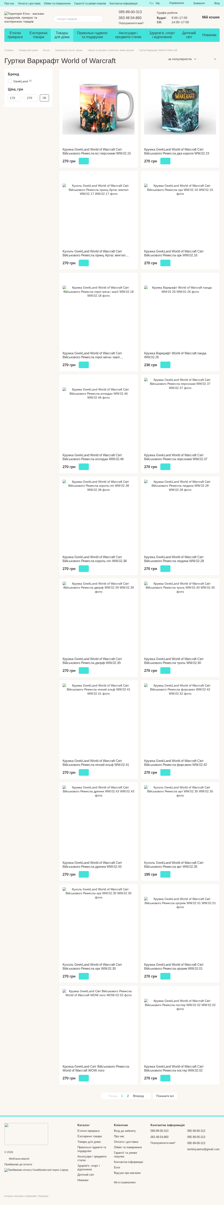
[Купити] (84, 161)
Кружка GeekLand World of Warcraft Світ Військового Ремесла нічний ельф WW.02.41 (96, 763)
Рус (151, 3)
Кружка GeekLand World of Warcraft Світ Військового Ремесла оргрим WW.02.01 (174, 966)
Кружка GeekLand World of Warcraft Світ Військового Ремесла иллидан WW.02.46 (93, 457)
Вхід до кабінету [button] (125, 1130)
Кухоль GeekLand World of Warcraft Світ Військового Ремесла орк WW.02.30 (92, 966)
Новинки (209, 35)
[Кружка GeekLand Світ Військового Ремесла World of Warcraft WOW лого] (99, 1025)
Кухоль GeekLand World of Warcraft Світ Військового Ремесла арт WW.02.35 (174, 864)
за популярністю (180, 59)
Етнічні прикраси (15, 35)
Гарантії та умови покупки (90, 3)
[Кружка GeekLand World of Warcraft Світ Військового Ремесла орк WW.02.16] (180, 210)
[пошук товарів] (99, 18)
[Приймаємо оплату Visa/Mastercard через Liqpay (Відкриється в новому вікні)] (36, 1170)
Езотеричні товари (38, 35)
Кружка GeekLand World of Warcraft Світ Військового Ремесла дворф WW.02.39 (92, 661)
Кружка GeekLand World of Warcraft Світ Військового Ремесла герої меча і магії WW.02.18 (92, 357)
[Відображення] (212, 59)
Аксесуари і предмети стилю (128, 35)
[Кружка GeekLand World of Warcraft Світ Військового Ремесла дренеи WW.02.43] (99, 821)
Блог (117, 1167)
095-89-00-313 (130, 12)
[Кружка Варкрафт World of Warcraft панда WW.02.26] (180, 312)
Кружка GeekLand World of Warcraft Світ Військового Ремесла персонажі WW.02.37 (175, 457)
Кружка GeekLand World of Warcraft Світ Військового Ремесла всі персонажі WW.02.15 (97, 151)
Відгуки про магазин (127, 1173)
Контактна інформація (124, 3)
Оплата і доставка (29, 3)
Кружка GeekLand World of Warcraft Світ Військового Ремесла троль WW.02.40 (174, 661)
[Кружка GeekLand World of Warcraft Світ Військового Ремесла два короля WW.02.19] (180, 108)
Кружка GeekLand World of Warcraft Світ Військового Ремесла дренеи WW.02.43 (92, 864)
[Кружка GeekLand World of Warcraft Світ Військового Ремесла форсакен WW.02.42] (180, 719)
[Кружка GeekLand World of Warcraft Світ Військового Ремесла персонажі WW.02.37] (180, 414)
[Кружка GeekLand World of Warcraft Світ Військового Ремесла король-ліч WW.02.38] (99, 516)
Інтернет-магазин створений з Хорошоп (26, 1196)
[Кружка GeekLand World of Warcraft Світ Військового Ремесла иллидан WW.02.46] (99, 414)
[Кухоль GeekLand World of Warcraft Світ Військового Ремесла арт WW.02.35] (180, 821)
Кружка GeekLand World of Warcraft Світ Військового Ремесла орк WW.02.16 (174, 253)
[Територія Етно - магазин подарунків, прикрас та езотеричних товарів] (26, 1133)
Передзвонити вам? (131, 23)
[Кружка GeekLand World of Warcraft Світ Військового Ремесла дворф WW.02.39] (99, 618)
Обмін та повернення (57, 3)
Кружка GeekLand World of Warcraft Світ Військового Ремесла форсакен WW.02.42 (175, 763)
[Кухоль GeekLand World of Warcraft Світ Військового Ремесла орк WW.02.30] (99, 923)
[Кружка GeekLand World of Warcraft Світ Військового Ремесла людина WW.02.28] (180, 516)
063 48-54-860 (130, 18)
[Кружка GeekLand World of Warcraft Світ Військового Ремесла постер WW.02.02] (180, 1025)
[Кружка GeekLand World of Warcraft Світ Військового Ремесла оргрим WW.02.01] (180, 923)
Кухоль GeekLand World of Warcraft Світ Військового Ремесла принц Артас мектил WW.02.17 (94, 255)
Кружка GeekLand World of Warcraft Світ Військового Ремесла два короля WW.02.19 (176, 151)
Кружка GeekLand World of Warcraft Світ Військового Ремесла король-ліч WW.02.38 (95, 559)
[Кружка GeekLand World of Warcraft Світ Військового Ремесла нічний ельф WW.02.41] (99, 719)
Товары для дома (62, 35)
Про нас (9, 3)
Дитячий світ (189, 35)
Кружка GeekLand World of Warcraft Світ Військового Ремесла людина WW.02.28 (174, 559)
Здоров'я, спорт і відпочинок (162, 35)
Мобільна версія (18, 1158)
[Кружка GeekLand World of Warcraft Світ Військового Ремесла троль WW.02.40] (180, 618)
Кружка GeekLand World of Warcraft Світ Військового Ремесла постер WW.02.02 (174, 1068)
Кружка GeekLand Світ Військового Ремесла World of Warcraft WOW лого (96, 1068)
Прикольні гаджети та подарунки (92, 35)
